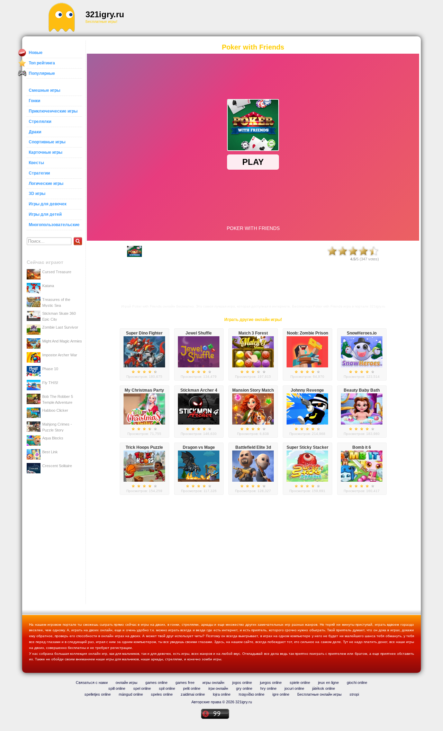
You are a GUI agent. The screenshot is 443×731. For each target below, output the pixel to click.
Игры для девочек (47, 204)
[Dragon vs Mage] (198, 480)
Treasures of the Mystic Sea (56, 302)
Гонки (34, 100)
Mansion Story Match (253, 390)
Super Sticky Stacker (307, 447)
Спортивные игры (47, 142)
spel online (142, 688)
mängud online (131, 694)
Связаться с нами (92, 682)
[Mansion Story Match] (253, 423)
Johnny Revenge (307, 390)
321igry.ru (104, 14)
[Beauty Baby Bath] (361, 423)
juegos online (271, 682)
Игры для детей (45, 214)
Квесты (36, 162)
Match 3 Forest (253, 333)
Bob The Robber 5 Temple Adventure (57, 399)
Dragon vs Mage (199, 447)
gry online (244, 688)
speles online (162, 694)
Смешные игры (44, 90)
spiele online (300, 682)
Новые (36, 52)
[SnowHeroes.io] (361, 366)
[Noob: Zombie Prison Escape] (307, 366)
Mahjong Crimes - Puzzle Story (57, 427)
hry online (268, 688)
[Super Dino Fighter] (144, 366)
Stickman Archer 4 (198, 390)
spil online (167, 688)
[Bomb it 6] (361, 480)
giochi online (357, 682)
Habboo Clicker (55, 410)
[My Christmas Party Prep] (144, 423)
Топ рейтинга (42, 63)
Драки (35, 132)
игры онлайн (213, 682)
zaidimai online (193, 694)
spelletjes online (97, 694)
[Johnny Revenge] (307, 423)
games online (156, 682)
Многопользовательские (54, 224)
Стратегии (39, 173)
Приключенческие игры (53, 111)
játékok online (323, 688)
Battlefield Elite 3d (253, 447)
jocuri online (294, 688)
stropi (354, 694)
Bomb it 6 (361, 447)
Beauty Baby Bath (362, 390)
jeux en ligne (328, 682)
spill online (116, 688)
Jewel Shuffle (199, 333)
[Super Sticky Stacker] (307, 480)
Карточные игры (45, 152)
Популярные (42, 73)
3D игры (37, 193)
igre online (280, 694)
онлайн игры (126, 682)
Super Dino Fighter (144, 333)
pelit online (191, 688)
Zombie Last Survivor (60, 327)
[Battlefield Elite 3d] (253, 480)
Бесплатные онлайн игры (319, 694)
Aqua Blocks (52, 438)
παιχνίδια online (251, 694)
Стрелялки (40, 121)
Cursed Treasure (56, 272)
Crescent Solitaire (57, 466)
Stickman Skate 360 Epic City (59, 316)
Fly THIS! (50, 383)
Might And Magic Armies (62, 341)
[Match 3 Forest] (253, 366)
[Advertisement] (269, 17)
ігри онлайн (218, 688)
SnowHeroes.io (362, 333)
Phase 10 (50, 369)
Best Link (50, 452)
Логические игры (46, 183)
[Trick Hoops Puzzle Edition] (144, 480)
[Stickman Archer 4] (198, 423)
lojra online (221, 694)
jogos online (242, 682)
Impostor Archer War (59, 355)
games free (185, 682)
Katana (48, 286)
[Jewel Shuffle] (198, 366)
